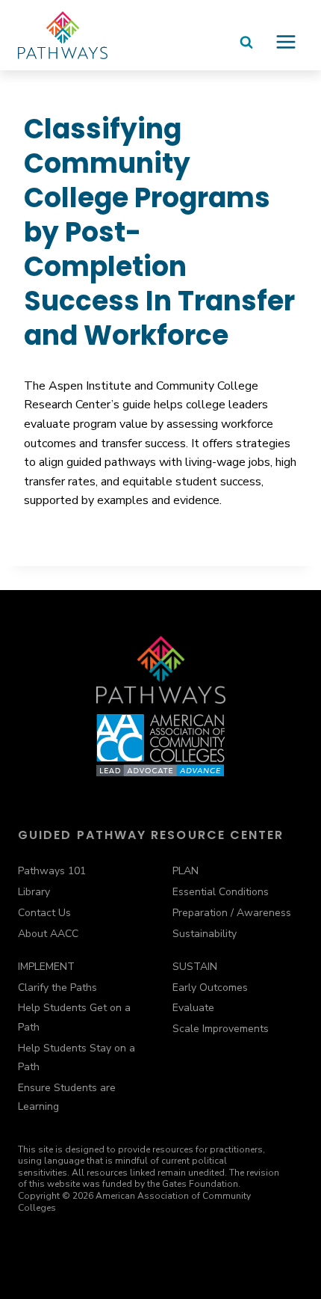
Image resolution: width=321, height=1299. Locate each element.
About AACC (48, 934)
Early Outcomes (210, 987)
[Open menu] (285, 47)
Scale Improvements (220, 1029)
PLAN (185, 871)
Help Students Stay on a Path (76, 1057)
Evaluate (193, 1008)
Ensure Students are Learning (67, 1097)
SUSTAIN (194, 966)
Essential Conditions (220, 892)
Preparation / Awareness (231, 913)
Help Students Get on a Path (74, 1017)
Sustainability (204, 934)
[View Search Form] (246, 49)
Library (34, 892)
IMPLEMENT (46, 966)
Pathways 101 (52, 871)
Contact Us (44, 913)
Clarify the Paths (57, 987)
